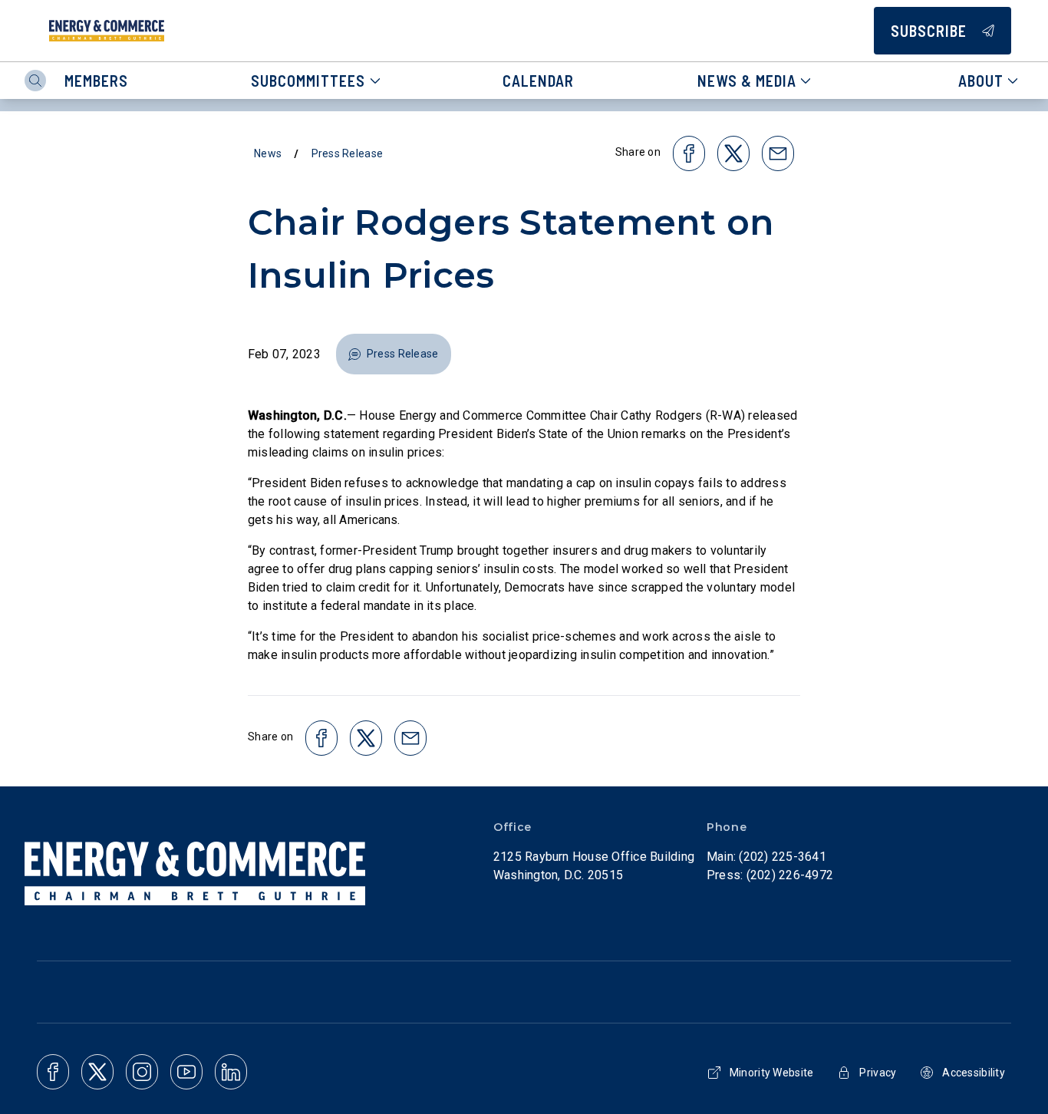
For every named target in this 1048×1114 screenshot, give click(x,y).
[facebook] (53, 1071)
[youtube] (186, 1071)
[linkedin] (231, 1071)
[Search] (35, 80)
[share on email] (778, 153)
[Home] (107, 30)
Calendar (538, 80)
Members (96, 80)
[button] (393, 354)
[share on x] (733, 153)
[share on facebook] (689, 153)
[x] (97, 1071)
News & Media (746, 80)
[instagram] (142, 1071)
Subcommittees (308, 80)
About (981, 80)
